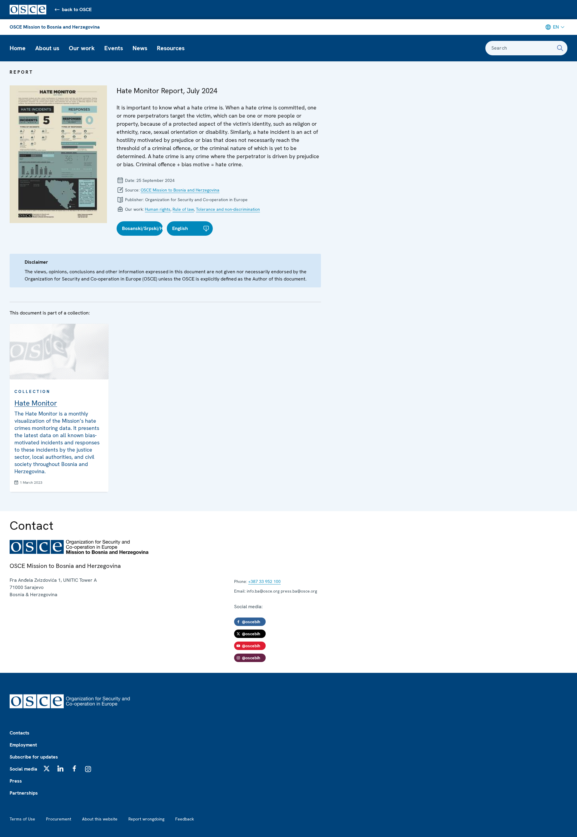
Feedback (184, 819)
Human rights (157, 209)
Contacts (19, 733)
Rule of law (183, 209)
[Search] (560, 48)
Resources (171, 48)
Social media (23, 769)
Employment (23, 745)
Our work (82, 48)
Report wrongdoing (146, 819)
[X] (46, 768)
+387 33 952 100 (264, 581)
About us (47, 48)
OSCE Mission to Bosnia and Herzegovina (55, 27)
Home (18, 48)
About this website (100, 819)
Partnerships (24, 793)
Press (16, 781)
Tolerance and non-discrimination (228, 209)
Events (113, 48)
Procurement (58, 819)
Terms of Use (22, 819)
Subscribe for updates (34, 757)
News (140, 48)
